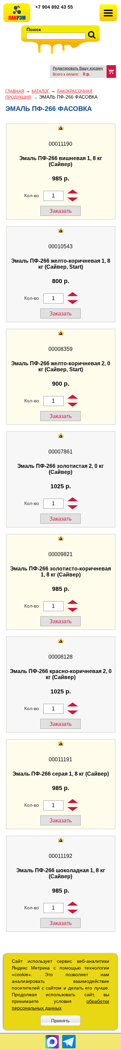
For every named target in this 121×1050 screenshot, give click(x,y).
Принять (60, 1020)
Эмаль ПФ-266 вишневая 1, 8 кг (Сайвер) (60, 161)
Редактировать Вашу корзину (78, 68)
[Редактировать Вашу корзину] (111, 71)
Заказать (60, 211)
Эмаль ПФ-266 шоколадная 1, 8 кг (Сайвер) (60, 873)
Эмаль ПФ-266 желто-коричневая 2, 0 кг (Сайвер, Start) (60, 366)
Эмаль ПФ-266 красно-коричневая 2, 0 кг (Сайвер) (61, 674)
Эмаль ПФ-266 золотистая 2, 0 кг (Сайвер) (60, 469)
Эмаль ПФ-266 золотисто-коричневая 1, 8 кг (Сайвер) (60, 571)
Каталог (40, 91)
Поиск (34, 29)
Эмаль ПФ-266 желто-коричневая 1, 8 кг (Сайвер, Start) (60, 264)
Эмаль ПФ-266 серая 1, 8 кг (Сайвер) (60, 774)
